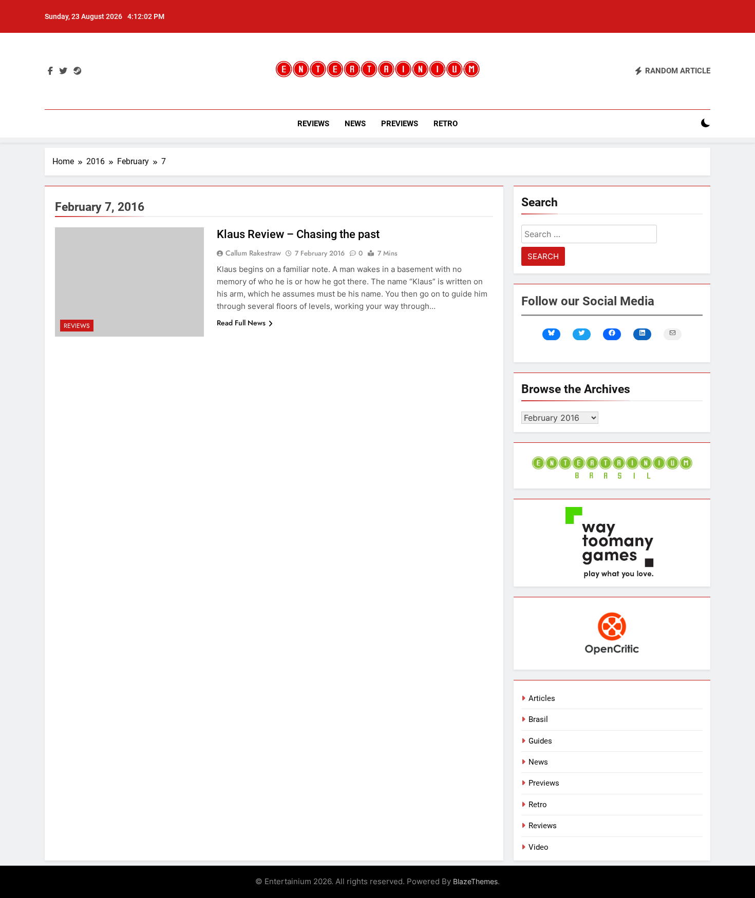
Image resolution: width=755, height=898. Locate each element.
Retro (445, 123)
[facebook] (50, 71)
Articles (541, 698)
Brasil (538, 719)
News (355, 123)
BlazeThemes (475, 881)
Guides (540, 741)
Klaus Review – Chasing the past (298, 234)
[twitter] (63, 71)
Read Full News (241, 323)
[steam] (77, 71)
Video (538, 847)
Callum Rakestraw (253, 253)
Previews (399, 123)
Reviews (313, 123)
